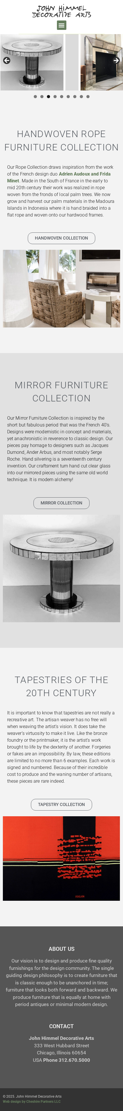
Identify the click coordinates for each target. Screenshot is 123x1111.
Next (116, 61)
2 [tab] (41, 96)
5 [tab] (61, 96)
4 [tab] (55, 96)
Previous (7, 61)
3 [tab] (48, 96)
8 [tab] (81, 96)
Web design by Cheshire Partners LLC (32, 1102)
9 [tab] (88, 96)
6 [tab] (68, 96)
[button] (61, 25)
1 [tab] (35, 96)
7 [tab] (74, 96)
